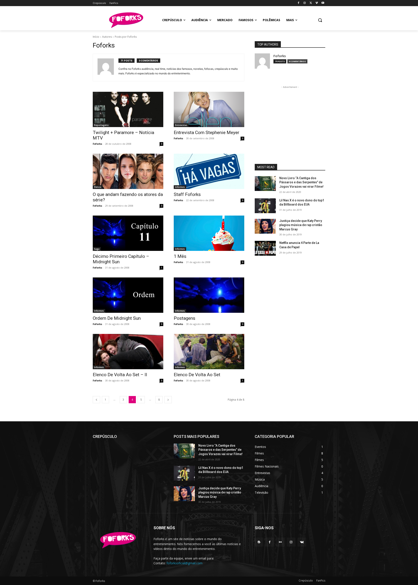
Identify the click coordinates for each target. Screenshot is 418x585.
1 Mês (180, 256)
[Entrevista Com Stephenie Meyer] (209, 109)
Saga (96, 248)
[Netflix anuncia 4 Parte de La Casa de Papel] (265, 248)
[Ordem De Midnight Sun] (128, 295)
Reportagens (101, 125)
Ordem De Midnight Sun (117, 318)
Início (96, 37)
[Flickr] (280, 542)
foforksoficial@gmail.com (184, 563)
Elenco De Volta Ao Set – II (120, 374)
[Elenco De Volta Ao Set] (209, 351)
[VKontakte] (302, 542)
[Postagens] (209, 295)
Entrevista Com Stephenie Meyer (206, 132)
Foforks (97, 143)
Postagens (184, 318)
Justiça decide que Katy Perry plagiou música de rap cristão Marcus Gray (300, 225)
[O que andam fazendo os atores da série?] (128, 171)
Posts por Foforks (126, 37)
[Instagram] (304, 3)
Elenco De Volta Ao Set (197, 374)
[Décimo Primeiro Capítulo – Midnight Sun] (128, 233)
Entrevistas (181, 125)
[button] (320, 20)
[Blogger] (259, 542)
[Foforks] (126, 20)
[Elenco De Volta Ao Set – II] (128, 351)
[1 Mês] (209, 233)
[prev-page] (96, 399)
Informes (180, 187)
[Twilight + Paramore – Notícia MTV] (128, 109)
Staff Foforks (187, 194)
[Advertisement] (290, 116)
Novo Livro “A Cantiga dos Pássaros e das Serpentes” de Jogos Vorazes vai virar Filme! (301, 182)
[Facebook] (298, 3)
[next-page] (168, 399)
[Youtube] (322, 3)
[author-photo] (108, 67)
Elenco (97, 187)
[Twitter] (310, 3)
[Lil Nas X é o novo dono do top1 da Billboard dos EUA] (265, 205)
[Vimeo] (316, 3)
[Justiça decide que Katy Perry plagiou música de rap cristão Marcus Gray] (265, 226)
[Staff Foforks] (209, 171)
